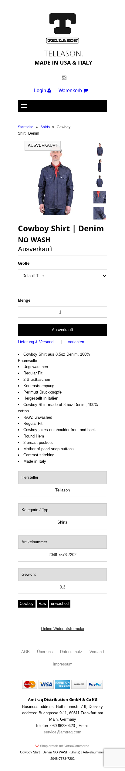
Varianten (76, 342)
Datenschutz (71, 651)
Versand (97, 651)
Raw (42, 603)
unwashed (60, 603)
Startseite (25, 127)
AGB (25, 651)
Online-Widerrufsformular (62, 628)
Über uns (45, 651)
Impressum (63, 664)
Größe (23, 263)
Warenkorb (71, 90)
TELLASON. (63, 53)
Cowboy (27, 603)
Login (40, 90)
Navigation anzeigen (24, 106)
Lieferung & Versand (35, 342)
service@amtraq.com (62, 732)
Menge (24, 300)
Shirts (45, 127)
